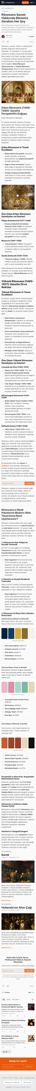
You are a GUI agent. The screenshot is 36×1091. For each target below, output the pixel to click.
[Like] (3, 42)
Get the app (27, 1082)
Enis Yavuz (9, 35)
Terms (21, 1078)
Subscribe (25, 2)
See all (5, 1052)
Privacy (16, 1078)
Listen (32, 36)
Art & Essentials (7, 8)
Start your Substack (13, 1082)
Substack (9, 1087)
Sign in (32, 2)
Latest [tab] (8, 999)
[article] (18, 1010)
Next (29, 992)
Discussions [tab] (15, 999)
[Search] (33, 999)
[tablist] (10, 999)
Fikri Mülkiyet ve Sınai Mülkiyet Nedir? (10, 1037)
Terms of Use (26, 975)
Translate (5, 11)
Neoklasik (5, 466)
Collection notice (29, 1078)
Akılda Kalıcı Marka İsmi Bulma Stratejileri (13, 1021)
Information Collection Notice (19, 977)
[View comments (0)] (11, 1016)
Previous (7, 992)
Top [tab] (4, 999)
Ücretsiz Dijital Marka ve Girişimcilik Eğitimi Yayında (12, 1006)
